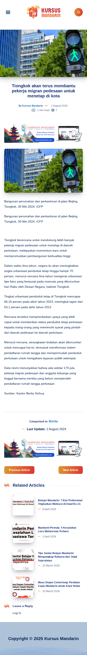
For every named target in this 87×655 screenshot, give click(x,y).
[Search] (78, 12)
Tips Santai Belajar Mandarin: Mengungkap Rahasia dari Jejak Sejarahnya (57, 557)
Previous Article (19, 470)
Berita (53, 421)
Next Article (70, 470)
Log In (17, 613)
